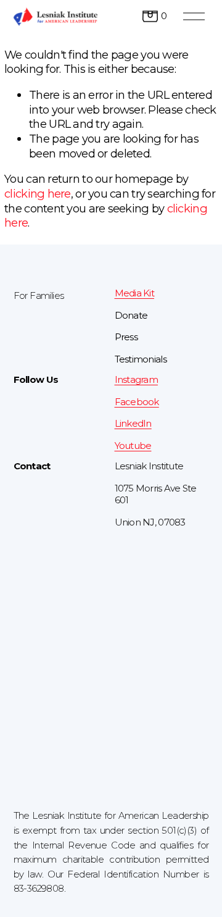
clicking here (37, 193)
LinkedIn (133, 423)
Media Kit (134, 293)
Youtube (133, 445)
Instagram (136, 379)
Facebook (137, 402)
